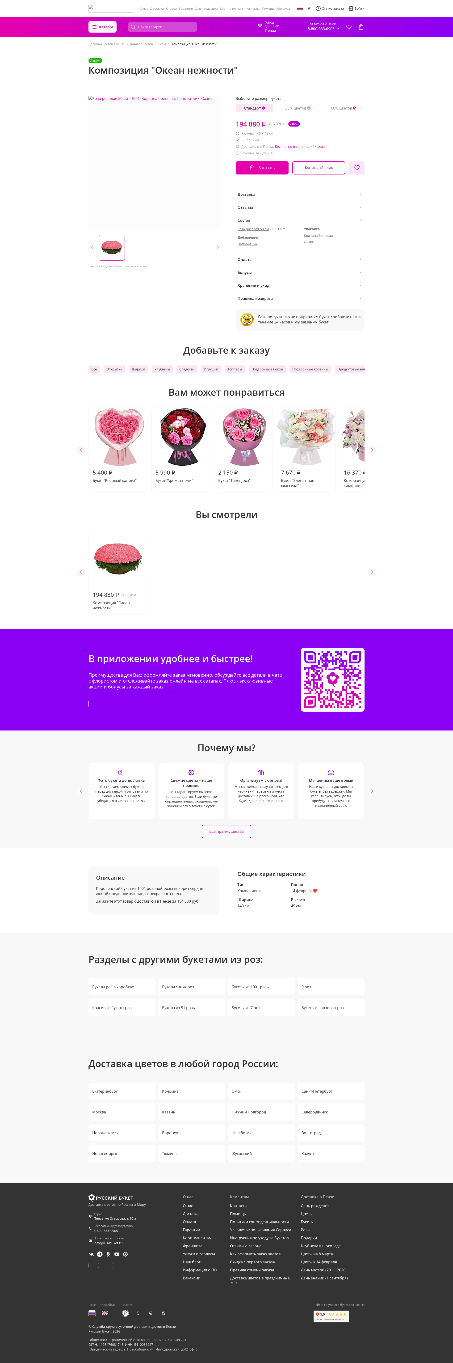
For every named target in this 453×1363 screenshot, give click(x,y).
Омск (236, 1091)
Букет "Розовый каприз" (115, 475)
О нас (144, 8)
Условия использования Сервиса (260, 1229)
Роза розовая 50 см (253, 229)
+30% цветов (294, 108)
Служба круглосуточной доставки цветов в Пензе (134, 1326)
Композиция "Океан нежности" (114, 601)
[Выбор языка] (300, 8)
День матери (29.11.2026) (324, 1270)
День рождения (315, 1205)
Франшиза (192, 1245)
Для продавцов (206, 8)
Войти (360, 8)
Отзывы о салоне (245, 1245)
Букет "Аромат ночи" (174, 475)
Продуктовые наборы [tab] (355, 369)
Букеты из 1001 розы (250, 986)
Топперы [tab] (235, 369)
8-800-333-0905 (106, 1230)
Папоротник (247, 244)
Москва (99, 1112)
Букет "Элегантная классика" (297, 478)
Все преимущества (226, 831)
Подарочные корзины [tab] (310, 369)
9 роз (306, 986)
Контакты (252, 8)
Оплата (171, 8)
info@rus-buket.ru (108, 1243)
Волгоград (311, 1132)
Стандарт (252, 108)
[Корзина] (361, 27)
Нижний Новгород (249, 1112)
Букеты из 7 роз (246, 1007)
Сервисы (283, 8)
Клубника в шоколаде (321, 1245)
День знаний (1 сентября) (324, 1278)
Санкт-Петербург (317, 1091)
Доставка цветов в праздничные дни (260, 1280)
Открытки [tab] (114, 369)
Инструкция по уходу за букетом (259, 1237)
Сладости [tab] (186, 369)
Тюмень (169, 1153)
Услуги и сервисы (199, 1254)
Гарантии (186, 8)
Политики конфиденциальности (259, 1221)
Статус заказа (333, 8)
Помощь (268, 8)
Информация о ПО (200, 1270)
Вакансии (191, 1278)
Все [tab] (94, 369)
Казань (168, 1112)
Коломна (170, 1091)
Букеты (307, 1221)
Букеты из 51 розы (179, 1007)
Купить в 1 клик (319, 167)
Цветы (306, 1213)
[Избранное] (349, 27)
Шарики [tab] (138, 369)
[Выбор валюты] (309, 8)
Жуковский (242, 1153)
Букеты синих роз (178, 986)
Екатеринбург (104, 1091)
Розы (305, 1229)
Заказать (267, 167)
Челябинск (242, 1132)
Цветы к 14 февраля (319, 1262)
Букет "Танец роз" (234, 475)
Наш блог (192, 1262)
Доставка (157, 8)
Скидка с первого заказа (252, 1262)
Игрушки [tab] (211, 369)
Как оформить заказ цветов (255, 1254)
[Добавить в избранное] (357, 167)
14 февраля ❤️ (304, 890)
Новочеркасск (105, 1132)
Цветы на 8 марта (317, 1254)
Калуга (308, 1153)
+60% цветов (340, 108)
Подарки (309, 1237)
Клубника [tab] (162, 369)
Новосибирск (104, 1153)
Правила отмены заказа (252, 1270)
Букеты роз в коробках (113, 986)
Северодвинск (315, 1112)
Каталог (106, 27)
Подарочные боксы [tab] (267, 369)
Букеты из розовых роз (323, 1007)
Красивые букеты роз (112, 1007)
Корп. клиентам (231, 8)
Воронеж (170, 1132)
